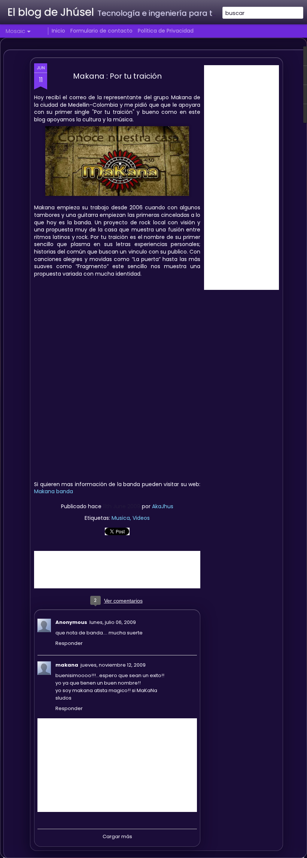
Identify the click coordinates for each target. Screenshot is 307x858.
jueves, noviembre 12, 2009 (113, 664)
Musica (121, 518)
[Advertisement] (241, 177)
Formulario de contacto (101, 30)
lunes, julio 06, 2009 (112, 622)
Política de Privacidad (166, 30)
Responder (69, 643)
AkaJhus (162, 506)
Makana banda (53, 491)
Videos (141, 518)
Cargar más (117, 836)
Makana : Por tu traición (117, 76)
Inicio (58, 30)
